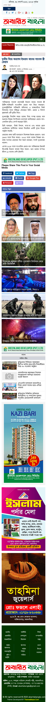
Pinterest (8, 183)
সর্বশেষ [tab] (23, 355)
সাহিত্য (23, 655)
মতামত (39, 652)
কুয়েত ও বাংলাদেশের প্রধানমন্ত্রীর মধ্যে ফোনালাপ (23, 239)
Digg (32, 173)
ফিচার (39, 649)
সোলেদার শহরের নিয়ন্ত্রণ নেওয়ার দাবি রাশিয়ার (22, 315)
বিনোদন (23, 639)
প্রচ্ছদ (7, 54)
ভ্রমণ (39, 645)
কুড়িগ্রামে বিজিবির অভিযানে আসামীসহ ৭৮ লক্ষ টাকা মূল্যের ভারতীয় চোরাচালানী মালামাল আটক (29, 396)
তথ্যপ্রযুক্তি (7, 651)
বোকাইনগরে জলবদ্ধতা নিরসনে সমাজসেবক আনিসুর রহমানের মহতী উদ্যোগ (29, 374)
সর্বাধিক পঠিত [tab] (23, 358)
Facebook (8, 173)
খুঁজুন (9, 9)
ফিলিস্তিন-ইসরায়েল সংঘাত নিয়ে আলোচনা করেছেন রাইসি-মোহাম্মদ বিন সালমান (23, 212)
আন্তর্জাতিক (17, 54)
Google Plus (34, 178)
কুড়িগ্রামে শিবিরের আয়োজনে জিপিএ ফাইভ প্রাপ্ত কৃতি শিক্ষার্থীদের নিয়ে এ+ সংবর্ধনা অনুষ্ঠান (31, 364)
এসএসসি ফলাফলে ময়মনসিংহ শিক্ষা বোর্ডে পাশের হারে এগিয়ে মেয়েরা (29, 385)
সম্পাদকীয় (39, 636)
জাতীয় (8, 632)
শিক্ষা (39, 632)
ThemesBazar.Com (31, 700)
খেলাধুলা (23, 636)
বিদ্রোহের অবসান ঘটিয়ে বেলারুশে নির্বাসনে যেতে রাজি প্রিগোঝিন (23, 262)
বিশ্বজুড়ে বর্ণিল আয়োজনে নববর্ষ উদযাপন (19, 341)
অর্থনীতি (23, 632)
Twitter (21, 173)
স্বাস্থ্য (39, 639)
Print (20, 183)
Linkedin (7, 178)
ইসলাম (23, 645)
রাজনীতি (8, 636)
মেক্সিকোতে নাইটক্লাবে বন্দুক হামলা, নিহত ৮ (21, 289)
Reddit (20, 178)
